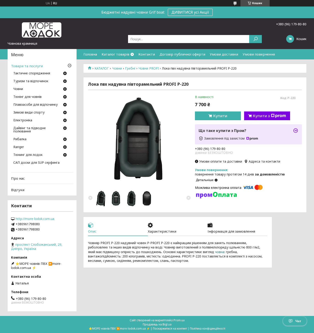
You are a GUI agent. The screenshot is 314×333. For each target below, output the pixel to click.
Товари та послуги (27, 66)
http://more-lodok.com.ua (35, 219)
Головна (90, 54)
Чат (298, 321)
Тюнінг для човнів (27, 97)
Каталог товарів (115, 54)
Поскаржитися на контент (170, 328)
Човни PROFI (149, 68)
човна (219, 252)
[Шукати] (255, 39)
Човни (117, 68)
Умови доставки (224, 54)
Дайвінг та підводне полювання (29, 129)
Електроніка (22, 120)
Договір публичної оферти (182, 54)
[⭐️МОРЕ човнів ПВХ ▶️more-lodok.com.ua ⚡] (42, 30)
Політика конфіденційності (207, 328)
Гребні (130, 68)
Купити (220, 115)
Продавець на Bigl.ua (157, 324)
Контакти (146, 54)
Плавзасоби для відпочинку (35, 105)
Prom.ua (179, 320)
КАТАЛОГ (101, 68)
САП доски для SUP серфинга (36, 163)
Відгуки (17, 189)
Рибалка (19, 139)
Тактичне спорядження (31, 73)
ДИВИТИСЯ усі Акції (190, 12)
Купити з (261, 115)
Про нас (18, 178)
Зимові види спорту (29, 112)
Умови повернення (259, 54)
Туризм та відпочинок (30, 81)
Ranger (18, 147)
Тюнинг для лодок (28, 155)
